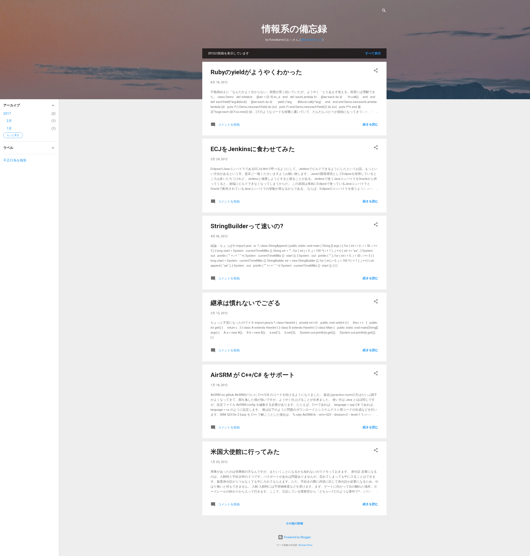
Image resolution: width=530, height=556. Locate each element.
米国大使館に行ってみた (245, 451)
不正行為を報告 (14, 160)
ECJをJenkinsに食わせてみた (253, 149)
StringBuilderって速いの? (247, 226)
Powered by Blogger (297, 537)
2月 (9, 121)
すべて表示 (373, 53)
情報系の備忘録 (294, 28)
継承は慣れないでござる (246, 303)
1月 (9, 128)
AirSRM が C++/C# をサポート (253, 374)
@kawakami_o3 (311, 40)
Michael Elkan (305, 545)
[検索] (384, 11)
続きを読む (370, 124)
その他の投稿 (294, 523)
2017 (7, 114)
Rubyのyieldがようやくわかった (256, 72)
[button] (375, 71)
